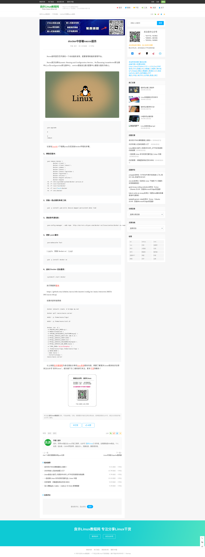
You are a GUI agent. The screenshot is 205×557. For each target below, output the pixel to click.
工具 (145, 8)
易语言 (151, 71)
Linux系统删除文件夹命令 (149, 97)
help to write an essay (136, 193)
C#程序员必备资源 (147, 116)
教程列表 (42, 2)
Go (155, 66)
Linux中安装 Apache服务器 (112, 455)
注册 (157, 2)
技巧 (54, 433)
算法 (139, 71)
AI (142, 69)
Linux (131, 66)
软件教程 (143, 73)
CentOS (55, 147)
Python (140, 66)
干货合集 (55, 14)
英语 (151, 75)
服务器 (155, 252)
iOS (134, 69)
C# (152, 66)
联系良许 (95, 536)
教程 (128, 8)
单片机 (159, 69)
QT (130, 71)
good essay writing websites (138, 187)
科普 (155, 255)
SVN (155, 242)
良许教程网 (58, 366)
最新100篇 (70, 2)
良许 (75, 46)
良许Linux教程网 (45, 14)
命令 (49, 433)
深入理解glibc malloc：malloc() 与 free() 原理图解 (61, 486)
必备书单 (132, 64)
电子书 (140, 75)
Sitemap (128, 553)
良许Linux (89, 443)
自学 (143, 259)
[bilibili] (160, 54)
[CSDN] (153, 54)
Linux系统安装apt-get (148, 126)
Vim (131, 245)
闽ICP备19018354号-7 (117, 553)
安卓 (130, 69)
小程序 (153, 69)
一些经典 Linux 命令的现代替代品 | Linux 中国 (60, 478)
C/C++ (147, 66)
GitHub (144, 242)
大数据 (146, 69)
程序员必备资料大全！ (148, 107)
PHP (159, 66)
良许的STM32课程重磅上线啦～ (55, 467)
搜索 (160, 23)
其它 (156, 75)
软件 (137, 73)
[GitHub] (147, 54)
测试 (159, 71)
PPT (149, 73)
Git (130, 242)
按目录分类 (60, 2)
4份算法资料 (140, 64)
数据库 (145, 71)
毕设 (134, 75)
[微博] (139, 54)
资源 (154, 8)
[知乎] (132, 54)
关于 (162, 8)
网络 (131, 259)
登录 (152, 2)
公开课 (146, 75)
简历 (130, 75)
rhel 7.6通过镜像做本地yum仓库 (53, 455)
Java (135, 66)
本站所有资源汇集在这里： (138, 62)
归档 (155, 248)
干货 (136, 8)
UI (156, 71)
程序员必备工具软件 (147, 87)
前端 (138, 69)
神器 (143, 255)
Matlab (134, 71)
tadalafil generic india (136, 199)
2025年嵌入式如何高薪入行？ (54, 471)
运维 (155, 259)
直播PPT (132, 255)
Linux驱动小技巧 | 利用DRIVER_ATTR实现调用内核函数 (64, 474)
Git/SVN (132, 73)
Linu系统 (80, 366)
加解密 (155, 245)
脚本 (57, 286)
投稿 (163, 2)
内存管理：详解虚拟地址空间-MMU (57, 482)
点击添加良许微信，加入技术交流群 (141, 45)
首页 (120, 8)
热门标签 (51, 2)
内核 (143, 245)
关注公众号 (109, 536)
